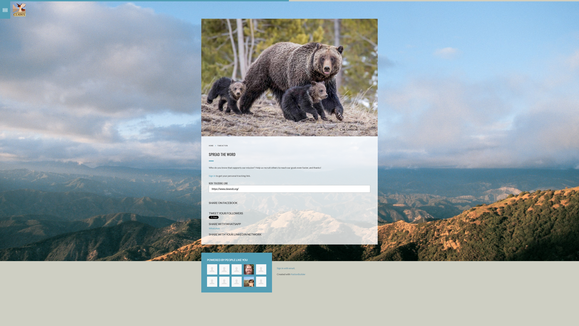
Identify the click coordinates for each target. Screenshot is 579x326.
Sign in (212, 175)
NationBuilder (298, 274)
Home (211, 145)
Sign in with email (285, 268)
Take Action (222, 145)
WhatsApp (214, 228)
